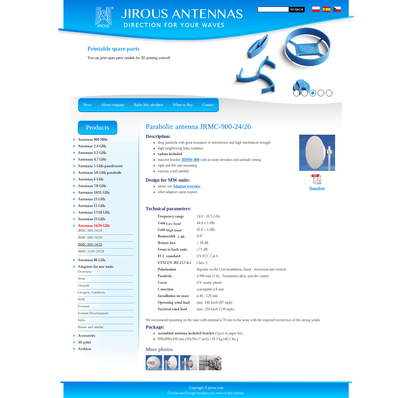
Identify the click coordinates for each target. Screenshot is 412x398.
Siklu (81, 320)
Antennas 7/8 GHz (92, 186)
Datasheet (317, 188)
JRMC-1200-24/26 (91, 251)
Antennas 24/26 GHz (94, 225)
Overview (84, 271)
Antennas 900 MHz (93, 139)
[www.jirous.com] (159, 15)
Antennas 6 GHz (90, 179)
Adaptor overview (187, 186)
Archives (84, 349)
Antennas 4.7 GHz (92, 159)
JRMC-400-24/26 (90, 230)
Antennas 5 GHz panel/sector (100, 166)
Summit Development (93, 313)
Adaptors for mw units (95, 266)
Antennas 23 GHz (91, 219)
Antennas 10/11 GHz (93, 192)
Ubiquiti (83, 285)
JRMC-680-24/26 (90, 237)
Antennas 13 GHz (91, 199)
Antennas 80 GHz (91, 260)
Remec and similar (90, 327)
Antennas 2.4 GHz (92, 146)
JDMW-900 (190, 160)
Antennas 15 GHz (91, 206)
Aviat (81, 278)
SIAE (81, 299)
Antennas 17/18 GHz (94, 212)
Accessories (86, 335)
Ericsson (84, 306)
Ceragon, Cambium (91, 292)
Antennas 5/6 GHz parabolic (100, 172)
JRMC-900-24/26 (90, 244)
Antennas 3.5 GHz (92, 153)
